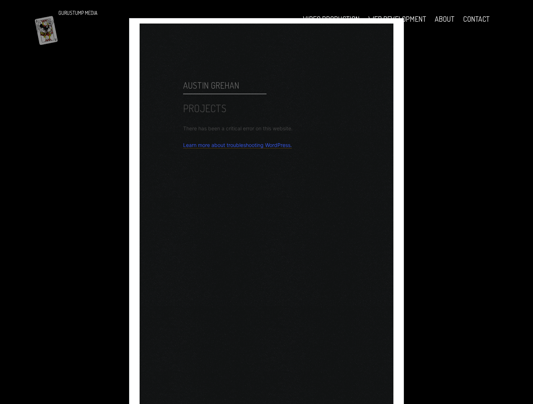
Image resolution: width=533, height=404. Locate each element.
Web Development (397, 19)
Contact (476, 19)
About (444, 19)
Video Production (331, 19)
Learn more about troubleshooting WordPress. (237, 145)
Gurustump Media (78, 13)
